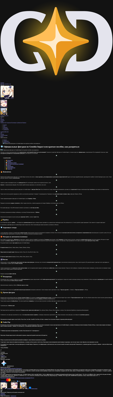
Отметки (3, 135)
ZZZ (8, 131)
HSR (5, 131)
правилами (13, 395)
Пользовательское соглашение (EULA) (25, 377)
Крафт (2, 121)
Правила (24, 122)
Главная (5, 139)
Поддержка (13, 122)
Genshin (2, 131)
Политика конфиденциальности (8, 377)
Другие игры (34, 388)
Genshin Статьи (6, 142)
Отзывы (2, 122)
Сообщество (19, 122)
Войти (2, 136)
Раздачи (2, 133)
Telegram (3, 393)
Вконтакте (3, 394)
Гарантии (9, 122)
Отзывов (3, 355)
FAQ (5, 122)
